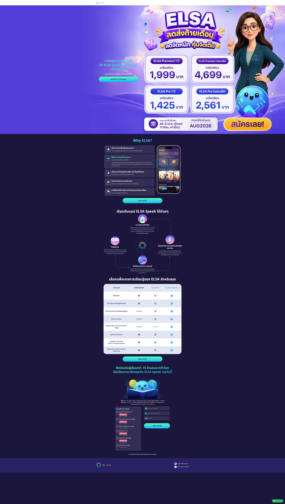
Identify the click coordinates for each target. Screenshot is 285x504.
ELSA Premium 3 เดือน (126, 428)
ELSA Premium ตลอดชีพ (127, 421)
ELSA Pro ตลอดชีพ (125, 440)
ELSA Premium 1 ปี (125, 414)
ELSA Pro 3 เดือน (124, 447)
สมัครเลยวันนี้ (142, 202)
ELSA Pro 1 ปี (123, 433)
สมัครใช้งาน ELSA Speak (118, 79)
